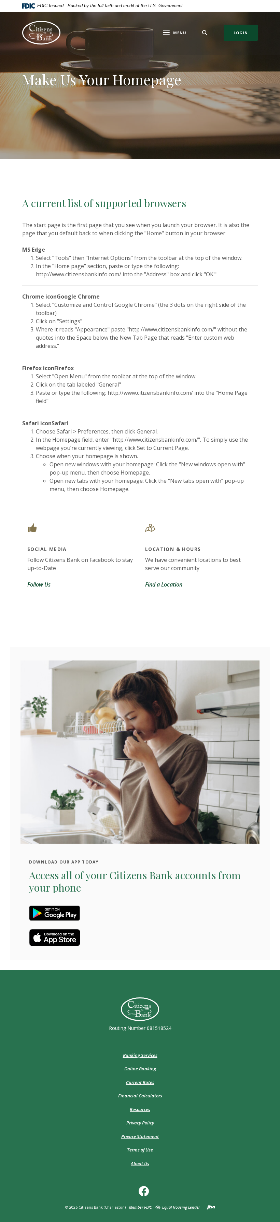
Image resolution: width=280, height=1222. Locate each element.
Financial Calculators (140, 1096)
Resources (140, 1109)
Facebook (145, 1193)
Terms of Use (140, 1150)
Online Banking (140, 1069)
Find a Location (163, 584)
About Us (140, 1163)
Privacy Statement (140, 1136)
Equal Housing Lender (181, 1207)
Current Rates (140, 1082)
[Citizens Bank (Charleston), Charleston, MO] (41, 33)
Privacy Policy (140, 1123)
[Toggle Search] (205, 33)
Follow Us (39, 584)
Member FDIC (140, 1207)
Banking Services (140, 1055)
